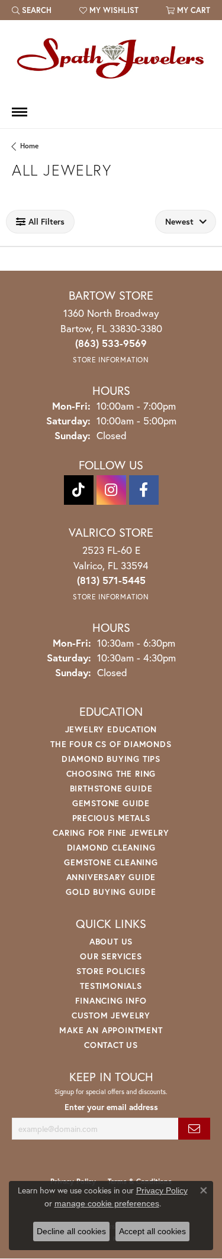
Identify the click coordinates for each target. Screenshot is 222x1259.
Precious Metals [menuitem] (111, 817)
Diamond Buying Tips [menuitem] (111, 758)
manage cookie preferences (106, 1203)
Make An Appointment (110, 1030)
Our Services (111, 956)
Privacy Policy (162, 1190)
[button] (32, 10)
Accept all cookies (152, 1231)
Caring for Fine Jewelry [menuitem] (111, 832)
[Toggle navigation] (19, 112)
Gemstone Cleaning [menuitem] (111, 862)
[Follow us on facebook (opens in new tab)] (144, 490)
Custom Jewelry (111, 1015)
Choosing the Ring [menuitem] (111, 773)
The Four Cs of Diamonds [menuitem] (110, 743)
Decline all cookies (71, 1231)
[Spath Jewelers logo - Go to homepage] (111, 58)
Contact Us (111, 1044)
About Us (111, 941)
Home (29, 145)
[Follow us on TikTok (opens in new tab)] (79, 490)
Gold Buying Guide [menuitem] (111, 891)
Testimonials (111, 985)
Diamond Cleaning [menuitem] (111, 847)
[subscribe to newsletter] (194, 1129)
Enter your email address (111, 1107)
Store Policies (110, 970)
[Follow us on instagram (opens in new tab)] (111, 490)
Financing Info (110, 1000)
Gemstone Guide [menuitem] (111, 803)
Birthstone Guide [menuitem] (111, 788)
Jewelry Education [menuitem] (111, 729)
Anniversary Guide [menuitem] (111, 876)
